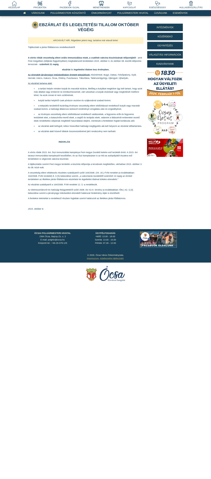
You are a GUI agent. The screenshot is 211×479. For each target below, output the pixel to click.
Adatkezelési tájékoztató (112, 258)
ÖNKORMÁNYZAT (101, 13)
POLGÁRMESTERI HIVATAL (132, 13)
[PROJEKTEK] (40, 3)
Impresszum (93, 258)
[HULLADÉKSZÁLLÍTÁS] (191, 3)
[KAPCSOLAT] (129, 3)
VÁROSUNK (38, 13)
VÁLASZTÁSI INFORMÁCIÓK (165, 54)
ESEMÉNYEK (180, 13)
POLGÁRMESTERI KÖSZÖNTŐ (68, 13)
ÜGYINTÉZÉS (165, 45)
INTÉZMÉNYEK (165, 27)
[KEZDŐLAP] (14, 3)
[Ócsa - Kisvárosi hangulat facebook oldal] (158, 239)
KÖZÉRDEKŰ (165, 36)
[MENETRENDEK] (101, 3)
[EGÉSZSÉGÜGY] (158, 3)
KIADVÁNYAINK (165, 63)
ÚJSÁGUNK (160, 13)
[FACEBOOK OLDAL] (70, 3)
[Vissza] (35, 24)
